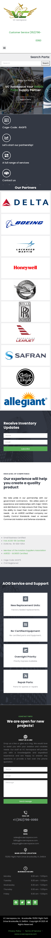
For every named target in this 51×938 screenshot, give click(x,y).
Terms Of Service (33, 931)
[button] (4, 48)
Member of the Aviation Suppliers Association (25, 550)
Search (46, 63)
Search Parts (25, 99)
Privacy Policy (14, 931)
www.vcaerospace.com (25, 934)
